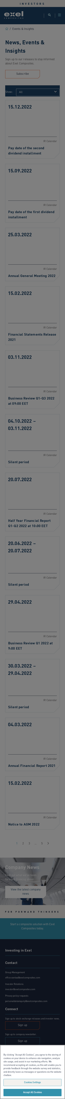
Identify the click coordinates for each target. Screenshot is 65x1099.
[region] (32, 1072)
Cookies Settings (32, 1082)
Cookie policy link (21, 1075)
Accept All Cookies (32, 1092)
